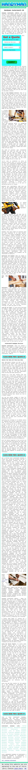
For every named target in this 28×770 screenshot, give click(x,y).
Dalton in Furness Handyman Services (14, 734)
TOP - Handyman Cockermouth (9, 760)
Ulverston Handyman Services (17, 732)
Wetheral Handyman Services (11, 740)
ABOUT (10, 7)
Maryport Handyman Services (10, 735)
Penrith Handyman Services (10, 748)
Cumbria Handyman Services (17, 747)
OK (25, 768)
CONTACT (13, 7)
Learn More (18, 768)
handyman (4, 596)
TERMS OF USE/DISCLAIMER (20, 7)
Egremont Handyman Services (17, 739)
